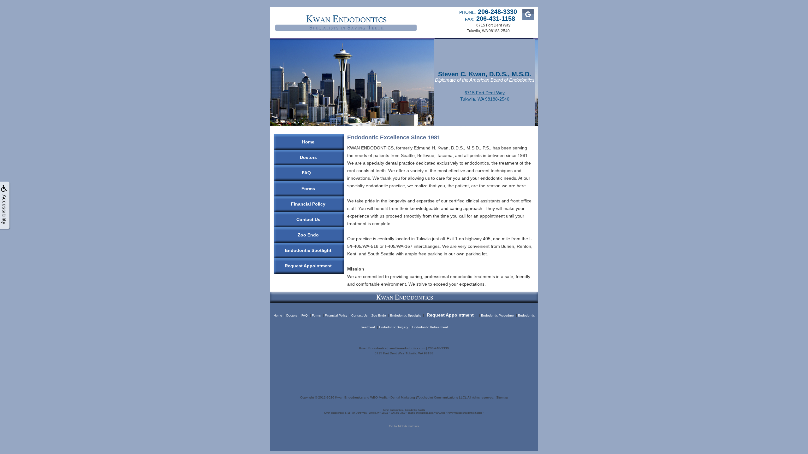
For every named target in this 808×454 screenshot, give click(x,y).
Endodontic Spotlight (308, 250)
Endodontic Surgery (393, 327)
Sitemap (502, 397)
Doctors (308, 157)
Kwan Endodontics (349, 397)
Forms (308, 188)
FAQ (306, 172)
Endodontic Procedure (497, 315)
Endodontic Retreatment (430, 327)
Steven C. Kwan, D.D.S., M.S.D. (484, 74)
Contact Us (308, 219)
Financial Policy (308, 204)
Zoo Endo (308, 234)
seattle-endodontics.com (407, 348)
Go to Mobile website (404, 426)
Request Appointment (308, 265)
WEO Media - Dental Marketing (392, 397)
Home (308, 141)
